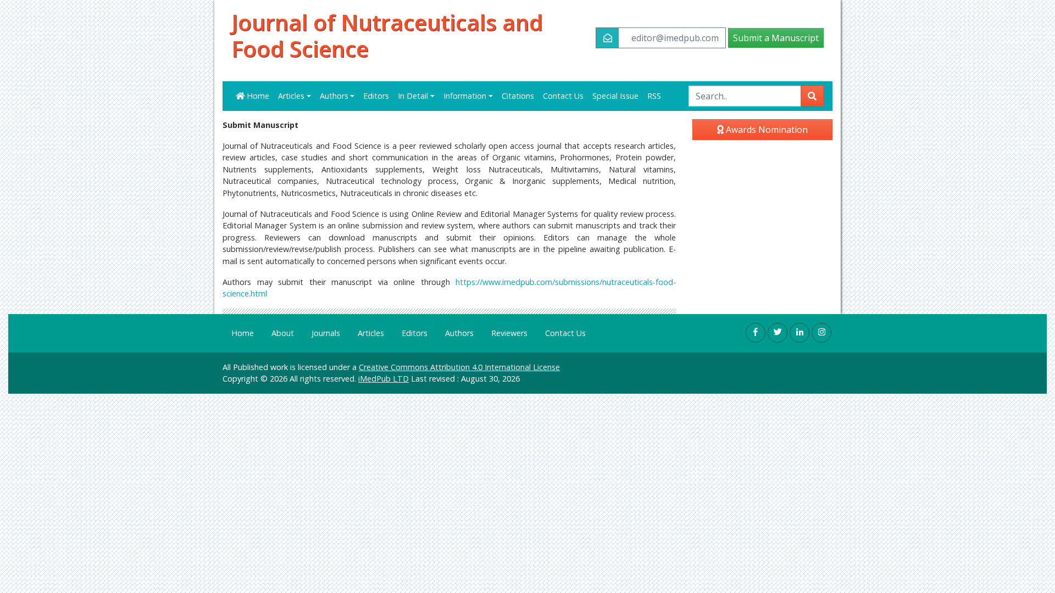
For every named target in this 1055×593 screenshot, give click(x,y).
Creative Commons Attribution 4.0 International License (459, 367)
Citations (518, 96)
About (282, 333)
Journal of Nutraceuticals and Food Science (387, 35)
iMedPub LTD (383, 378)
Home (257, 96)
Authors (459, 333)
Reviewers (509, 333)
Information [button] (464, 96)
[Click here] (755, 333)
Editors (376, 96)
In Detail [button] (413, 96)
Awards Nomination (766, 130)
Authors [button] (334, 96)
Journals (326, 333)
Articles (371, 333)
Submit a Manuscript (776, 38)
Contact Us (563, 96)
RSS (654, 96)
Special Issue (615, 96)
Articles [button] (291, 96)
